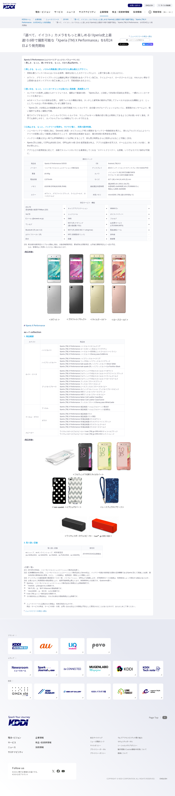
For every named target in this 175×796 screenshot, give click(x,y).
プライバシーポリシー (98, 753)
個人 (165, 12)
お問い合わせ (135, 5)
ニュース (12, 747)
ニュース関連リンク (97, 741)
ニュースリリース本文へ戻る (141, 36)
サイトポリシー (95, 745)
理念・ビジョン (14, 737)
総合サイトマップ (96, 738)
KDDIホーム (26, 19)
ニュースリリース (52, 19)
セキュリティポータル (125, 741)
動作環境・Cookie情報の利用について (132, 749)
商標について (123, 753)
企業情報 (38, 19)
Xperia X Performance (35, 325)
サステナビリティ (15, 752)
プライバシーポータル (98, 749)
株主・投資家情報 (43, 742)
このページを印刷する (136, 40)
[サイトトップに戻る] (9, 6)
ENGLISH (150, 5)
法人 (170, 12)
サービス (12, 742)
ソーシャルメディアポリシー (128, 745)
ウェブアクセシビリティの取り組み (130, 738)
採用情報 (39, 747)
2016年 (66, 19)
